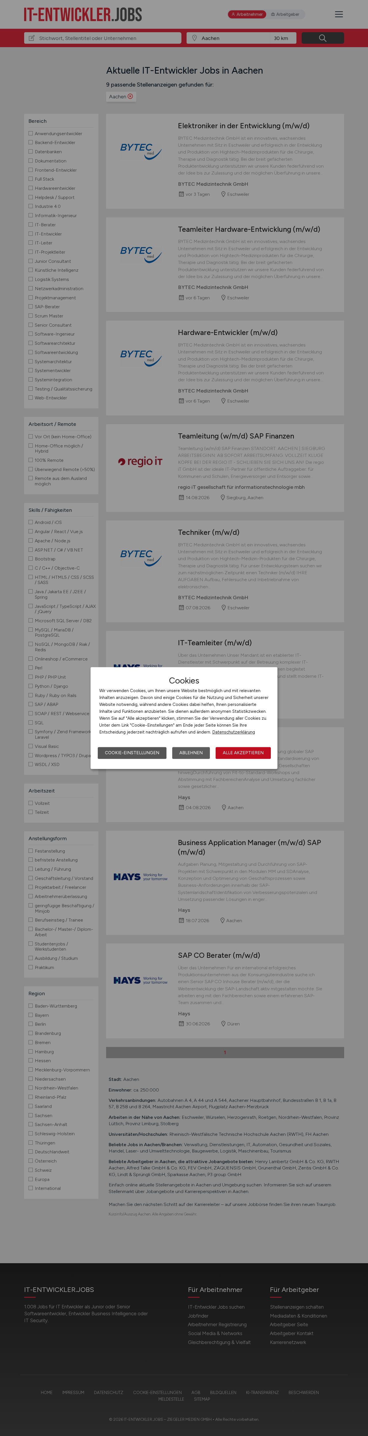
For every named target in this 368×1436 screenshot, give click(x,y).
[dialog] (184, 718)
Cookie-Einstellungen (132, 752)
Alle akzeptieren (243, 752)
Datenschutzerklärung (233, 732)
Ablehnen (191, 752)
